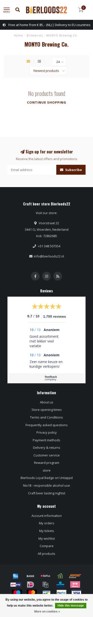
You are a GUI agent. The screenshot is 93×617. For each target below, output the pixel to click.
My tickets (46, 531)
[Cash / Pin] (60, 576)
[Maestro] (17, 593)
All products (46, 553)
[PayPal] (61, 593)
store (47, 470)
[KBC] (60, 584)
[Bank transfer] (30, 576)
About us (46, 402)
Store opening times (46, 409)
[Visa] (76, 593)
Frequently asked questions (47, 425)
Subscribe (73, 170)
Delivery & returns (46, 447)
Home (18, 35)
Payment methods (46, 440)
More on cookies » (47, 611)
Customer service (46, 455)
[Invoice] (45, 584)
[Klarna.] (75, 584)
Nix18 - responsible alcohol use (46, 485)
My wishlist (46, 538)
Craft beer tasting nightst (46, 493)
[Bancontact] (46, 593)
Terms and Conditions (46, 417)
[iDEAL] (30, 584)
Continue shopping (46, 102)
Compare (47, 546)
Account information (46, 515)
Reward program (46, 462)
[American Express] (15, 576)
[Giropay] (15, 584)
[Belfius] (45, 576)
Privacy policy (46, 432)
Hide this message (71, 605)
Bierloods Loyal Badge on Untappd (47, 478)
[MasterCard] (32, 593)
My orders (46, 523)
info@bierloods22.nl (49, 256)
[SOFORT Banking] (75, 576)
